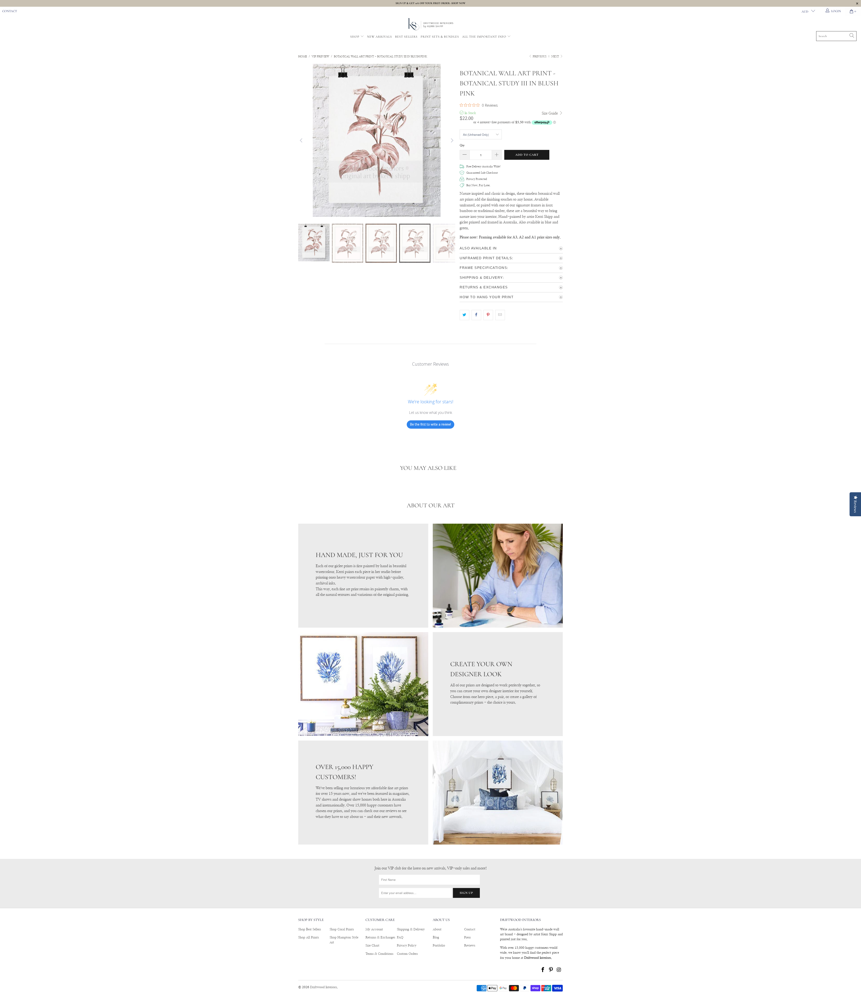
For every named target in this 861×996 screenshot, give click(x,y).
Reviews (469, 945)
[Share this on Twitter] (464, 315)
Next (555, 56)
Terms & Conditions (379, 953)
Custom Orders (407, 953)
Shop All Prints (308, 937)
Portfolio (439, 945)
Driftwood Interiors (323, 987)
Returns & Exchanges (380, 937)
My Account (374, 929)
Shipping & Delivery (411, 929)
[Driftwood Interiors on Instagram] (559, 970)
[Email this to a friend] (500, 315)
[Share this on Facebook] (476, 315)
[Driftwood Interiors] (431, 24)
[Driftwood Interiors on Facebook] (543, 970)
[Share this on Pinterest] (488, 315)
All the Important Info (484, 37)
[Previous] (301, 140)
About (437, 929)
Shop (354, 37)
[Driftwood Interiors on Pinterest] (551, 970)
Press (467, 937)
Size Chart (372, 945)
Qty (462, 145)
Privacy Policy (406, 945)
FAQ (400, 937)
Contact (9, 11)
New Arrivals (379, 37)
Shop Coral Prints (342, 929)
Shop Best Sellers (309, 929)
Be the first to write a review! (430, 424)
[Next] (451, 140)
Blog (436, 937)
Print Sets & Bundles (440, 37)
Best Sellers (406, 37)
